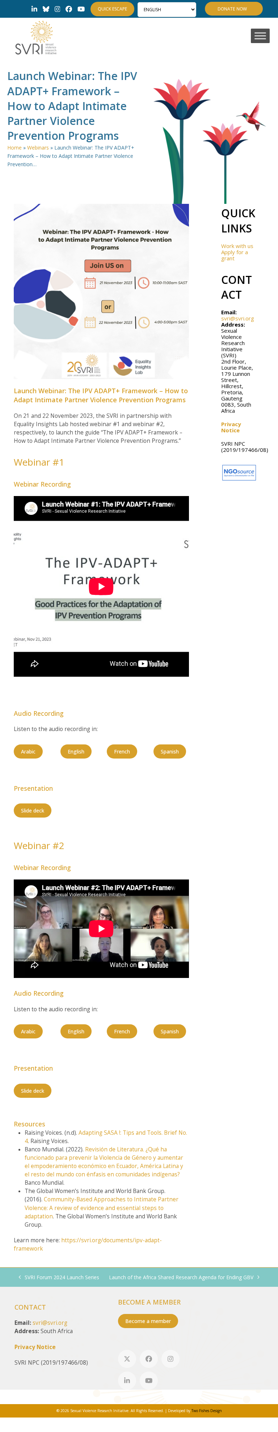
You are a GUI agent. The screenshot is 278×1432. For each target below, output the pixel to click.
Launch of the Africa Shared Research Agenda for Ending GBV (181, 1277)
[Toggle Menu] (260, 36)
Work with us (237, 245)
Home (14, 147)
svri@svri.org (237, 318)
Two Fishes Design (206, 1410)
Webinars (38, 147)
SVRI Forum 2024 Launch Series (59, 1277)
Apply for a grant (234, 255)
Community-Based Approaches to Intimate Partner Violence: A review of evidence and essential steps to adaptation (101, 1208)
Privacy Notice (231, 427)
